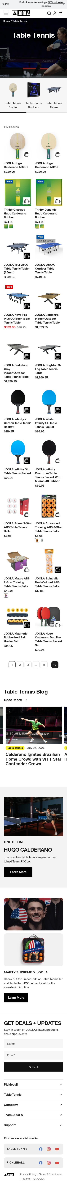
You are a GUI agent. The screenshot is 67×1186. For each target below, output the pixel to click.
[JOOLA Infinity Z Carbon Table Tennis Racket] (18, 402)
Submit (33, 1067)
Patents (26, 1178)
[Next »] (54, 664)
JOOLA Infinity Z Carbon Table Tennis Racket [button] (17, 423)
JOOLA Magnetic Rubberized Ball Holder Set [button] (16, 637)
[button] (63, 4)
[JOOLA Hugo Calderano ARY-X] (49, 146)
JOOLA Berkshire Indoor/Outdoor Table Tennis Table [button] (47, 318)
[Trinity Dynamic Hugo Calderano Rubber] (49, 192)
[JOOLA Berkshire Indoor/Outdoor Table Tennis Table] (49, 298)
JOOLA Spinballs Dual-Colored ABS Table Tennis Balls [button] (47, 582)
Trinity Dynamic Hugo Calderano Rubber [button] (46, 213)
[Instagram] (49, 1149)
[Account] (55, 13)
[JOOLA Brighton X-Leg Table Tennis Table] (49, 348)
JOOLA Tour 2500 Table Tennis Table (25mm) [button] (16, 268)
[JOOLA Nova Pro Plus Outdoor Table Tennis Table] (18, 298)
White (42, 540)
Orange (37, 540)
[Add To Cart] (26, 255)
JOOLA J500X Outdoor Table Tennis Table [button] (45, 268)
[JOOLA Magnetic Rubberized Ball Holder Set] (18, 616)
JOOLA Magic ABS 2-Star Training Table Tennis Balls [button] (17, 582)
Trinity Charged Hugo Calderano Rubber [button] (15, 213)
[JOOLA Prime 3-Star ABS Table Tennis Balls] (18, 506)
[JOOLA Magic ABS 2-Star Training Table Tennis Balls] (18, 561)
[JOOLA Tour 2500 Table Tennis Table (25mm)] (18, 247)
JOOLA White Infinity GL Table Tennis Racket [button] (46, 423)
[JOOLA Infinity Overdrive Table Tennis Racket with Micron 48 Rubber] (49, 452)
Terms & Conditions (50, 1174)
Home (6, 21)
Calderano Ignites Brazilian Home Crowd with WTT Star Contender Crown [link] (33, 759)
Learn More (18, 872)
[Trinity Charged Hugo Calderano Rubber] (18, 192)
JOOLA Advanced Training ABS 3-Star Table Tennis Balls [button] (48, 527)
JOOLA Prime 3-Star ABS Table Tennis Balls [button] (18, 527)
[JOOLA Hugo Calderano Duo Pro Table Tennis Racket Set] (49, 616)
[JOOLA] (21, 13)
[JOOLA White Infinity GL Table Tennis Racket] (49, 402)
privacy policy (28, 1174)
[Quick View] (26, 154)
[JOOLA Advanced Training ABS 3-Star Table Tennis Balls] (49, 506)
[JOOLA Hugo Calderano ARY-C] (18, 146)
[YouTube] (57, 1149)
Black (6, 226)
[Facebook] (40, 1149)
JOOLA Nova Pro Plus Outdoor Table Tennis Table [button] (17, 318)
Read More (13, 700)
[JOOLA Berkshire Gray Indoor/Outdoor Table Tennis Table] (18, 348)
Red (11, 226)
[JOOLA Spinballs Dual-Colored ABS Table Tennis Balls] (49, 561)
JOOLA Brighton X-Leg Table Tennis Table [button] (48, 369)
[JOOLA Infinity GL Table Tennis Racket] (18, 452)
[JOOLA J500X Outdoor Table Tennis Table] (49, 247)
